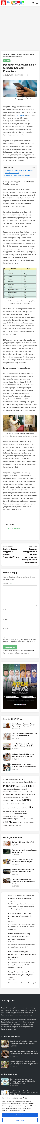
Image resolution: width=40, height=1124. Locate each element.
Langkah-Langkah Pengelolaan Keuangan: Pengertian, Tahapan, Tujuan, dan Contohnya (24, 1093)
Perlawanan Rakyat (10, 819)
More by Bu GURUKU (13, 528)
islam (4, 789)
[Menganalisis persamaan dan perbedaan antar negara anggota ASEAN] (6, 879)
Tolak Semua (20, 1120)
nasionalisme (15, 800)
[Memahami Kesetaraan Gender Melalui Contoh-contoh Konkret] (6, 744)
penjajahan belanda (8, 813)
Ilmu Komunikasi (14, 951)
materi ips (17, 797)
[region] (20, 1109)
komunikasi (21, 115)
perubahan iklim (22, 819)
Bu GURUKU (9, 75)
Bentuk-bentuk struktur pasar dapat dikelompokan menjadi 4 (22, 861)
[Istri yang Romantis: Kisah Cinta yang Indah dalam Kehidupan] (6, 754)
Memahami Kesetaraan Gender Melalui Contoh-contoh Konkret (23, 745)
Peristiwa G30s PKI (8, 816)
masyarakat (31, 794)
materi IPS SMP (25, 797)
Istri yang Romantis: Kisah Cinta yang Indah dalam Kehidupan (23, 755)
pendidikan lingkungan (10, 811)
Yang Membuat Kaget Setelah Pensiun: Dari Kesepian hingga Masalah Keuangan (24, 1052)
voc (20, 825)
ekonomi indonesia (9, 782)
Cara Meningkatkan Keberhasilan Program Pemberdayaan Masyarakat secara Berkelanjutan (22, 1081)
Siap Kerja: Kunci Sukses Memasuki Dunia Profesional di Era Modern (20, 916)
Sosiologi (31, 822)
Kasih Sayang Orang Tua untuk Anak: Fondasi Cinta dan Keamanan (24, 765)
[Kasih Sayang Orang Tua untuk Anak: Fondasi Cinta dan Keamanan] (6, 765)
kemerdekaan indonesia (11, 792)
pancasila (6, 804)
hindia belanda (19, 782)
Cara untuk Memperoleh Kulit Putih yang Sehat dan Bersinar (24, 734)
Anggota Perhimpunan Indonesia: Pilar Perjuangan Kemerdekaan (22, 954)
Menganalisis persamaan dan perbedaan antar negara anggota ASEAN (23, 881)
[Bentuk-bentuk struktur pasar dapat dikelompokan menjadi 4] (6, 860)
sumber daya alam (8, 825)
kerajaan (22, 792)
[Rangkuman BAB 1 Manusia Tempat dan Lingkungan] (6, 850)
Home (5, 54)
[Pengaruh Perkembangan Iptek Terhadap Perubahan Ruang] (6, 870)
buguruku (22, 779)
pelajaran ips (16, 803)
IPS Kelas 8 (11, 54)
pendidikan (27, 807)
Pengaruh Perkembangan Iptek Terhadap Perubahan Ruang (23, 870)
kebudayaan (10, 789)
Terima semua (20, 1115)
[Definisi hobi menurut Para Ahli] (6, 842)
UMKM (16, 825)
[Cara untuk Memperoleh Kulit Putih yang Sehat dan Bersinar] (6, 734)
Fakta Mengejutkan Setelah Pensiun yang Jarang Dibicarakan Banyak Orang (24, 1063)
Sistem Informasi (14, 934)
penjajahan (22, 811)
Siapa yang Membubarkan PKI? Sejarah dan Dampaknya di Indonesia (19, 936)
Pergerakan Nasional (20, 814)
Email (6, 619)
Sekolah (25, 822)
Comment (7, 584)
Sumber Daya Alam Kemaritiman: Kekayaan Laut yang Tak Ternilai (21, 975)
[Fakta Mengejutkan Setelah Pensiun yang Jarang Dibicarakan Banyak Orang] (5, 1062)
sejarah (7, 822)
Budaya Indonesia (13, 779)
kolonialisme (8, 794)
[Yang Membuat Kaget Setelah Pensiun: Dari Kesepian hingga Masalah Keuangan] (5, 1052)
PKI (27, 819)
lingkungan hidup (20, 794)
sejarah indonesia (17, 822)
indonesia (9, 785)
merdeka (6, 800)
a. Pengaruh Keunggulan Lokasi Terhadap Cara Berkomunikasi (19, 172)
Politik (31, 819)
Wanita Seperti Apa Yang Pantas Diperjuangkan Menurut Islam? (23, 725)
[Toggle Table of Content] (32, 167)
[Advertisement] (20, 27)
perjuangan (18, 816)
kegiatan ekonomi (20, 789)
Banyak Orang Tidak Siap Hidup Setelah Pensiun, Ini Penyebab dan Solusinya (24, 1042)
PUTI (9, 913)
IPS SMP (30, 786)
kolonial (29, 792)
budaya (5, 779)
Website (6, 628)
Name (6, 610)
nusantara (26, 799)
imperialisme (30, 782)
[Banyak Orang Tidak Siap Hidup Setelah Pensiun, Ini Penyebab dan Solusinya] (5, 1041)
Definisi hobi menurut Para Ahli (23, 842)
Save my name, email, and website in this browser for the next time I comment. (19, 641)
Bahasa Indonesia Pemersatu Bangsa (18, 175)
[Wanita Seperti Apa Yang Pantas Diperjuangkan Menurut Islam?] (6, 724)
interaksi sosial (20, 786)
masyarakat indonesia (9, 797)
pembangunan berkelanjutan (12, 808)
